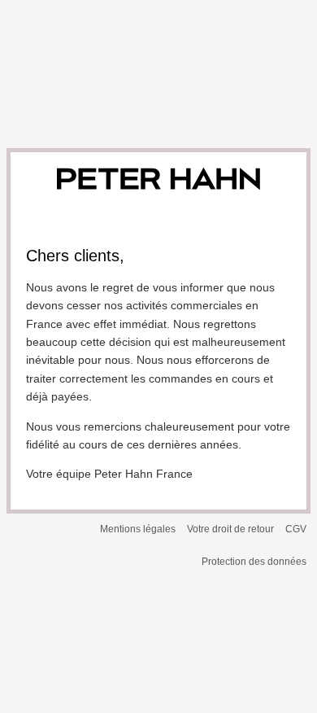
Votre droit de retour (230, 529)
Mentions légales (138, 529)
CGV (295, 529)
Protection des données (254, 561)
